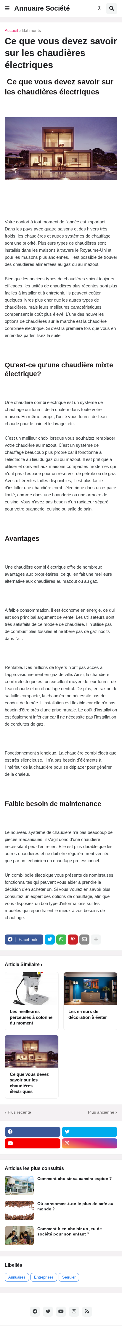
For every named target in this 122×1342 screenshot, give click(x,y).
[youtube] (32, 1143)
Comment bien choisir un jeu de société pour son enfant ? (69, 1231)
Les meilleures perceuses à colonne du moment (31, 1017)
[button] (7, 9)
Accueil (11, 30)
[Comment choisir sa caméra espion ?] (19, 1185)
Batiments (31, 30)
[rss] (87, 1312)
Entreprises (44, 1277)
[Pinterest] (73, 940)
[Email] (84, 940)
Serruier (69, 1277)
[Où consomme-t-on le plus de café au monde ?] (19, 1210)
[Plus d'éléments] (96, 940)
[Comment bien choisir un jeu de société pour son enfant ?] (19, 1235)
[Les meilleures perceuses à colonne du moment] (31, 988)
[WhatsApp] (61, 940)
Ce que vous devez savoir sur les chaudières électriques (29, 1083)
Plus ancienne (101, 1112)
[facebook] (32, 1132)
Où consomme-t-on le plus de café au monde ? (75, 1206)
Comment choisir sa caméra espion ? (74, 1178)
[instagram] (90, 1143)
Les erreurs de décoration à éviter (87, 1014)
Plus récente (19, 1112)
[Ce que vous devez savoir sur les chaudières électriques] (31, 1051)
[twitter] (90, 1132)
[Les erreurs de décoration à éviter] (90, 988)
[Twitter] (50, 940)
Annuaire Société (42, 8)
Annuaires (16, 1277)
